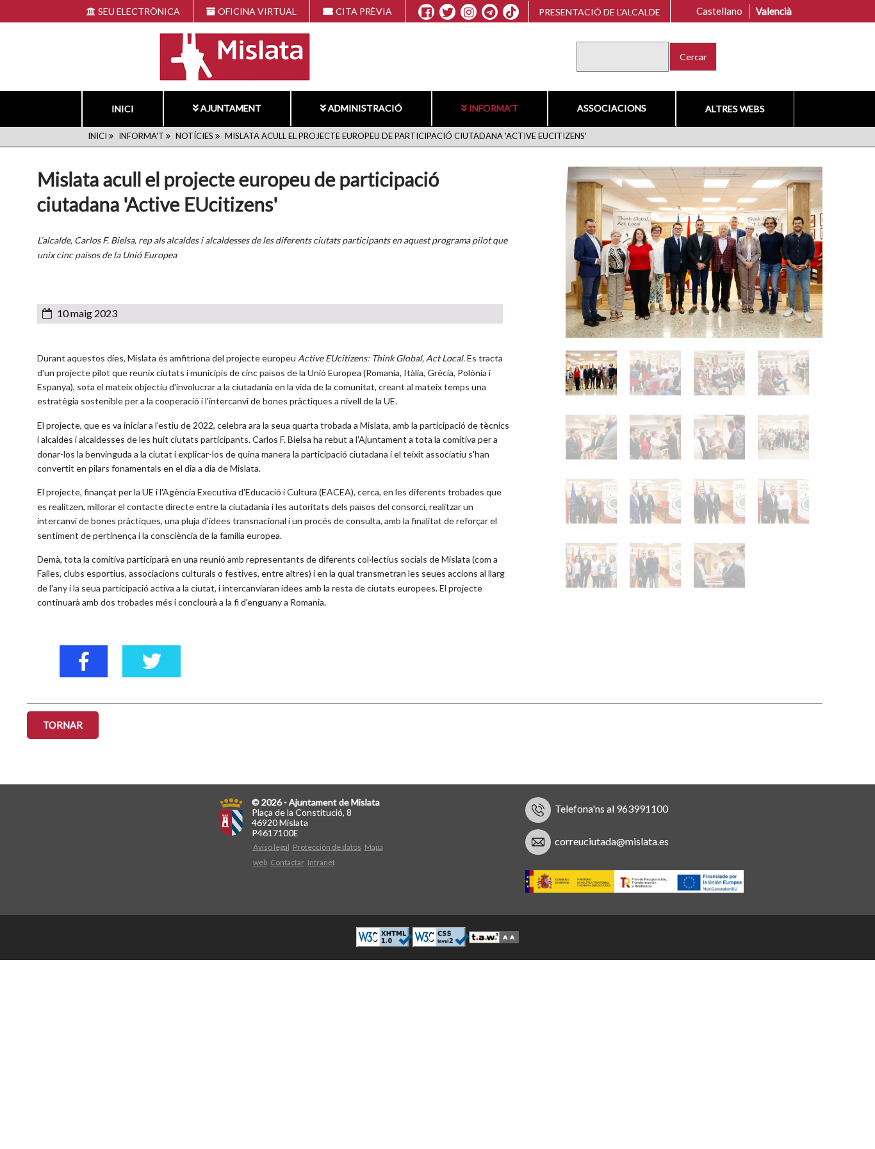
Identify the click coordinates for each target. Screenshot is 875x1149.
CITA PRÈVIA (364, 11)
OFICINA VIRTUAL (257, 11)
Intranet (321, 862)
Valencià (774, 11)
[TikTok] (511, 12)
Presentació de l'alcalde (599, 11)
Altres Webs (735, 108)
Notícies (194, 136)
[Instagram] (468, 12)
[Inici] (226, 55)
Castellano (719, 11)
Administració (365, 108)
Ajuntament (230, 108)
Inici (122, 108)
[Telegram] (489, 12)
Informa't (493, 108)
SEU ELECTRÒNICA (139, 11)
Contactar (287, 862)
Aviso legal (271, 847)
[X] (447, 12)
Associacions (611, 108)
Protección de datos (327, 847)
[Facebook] (426, 12)
